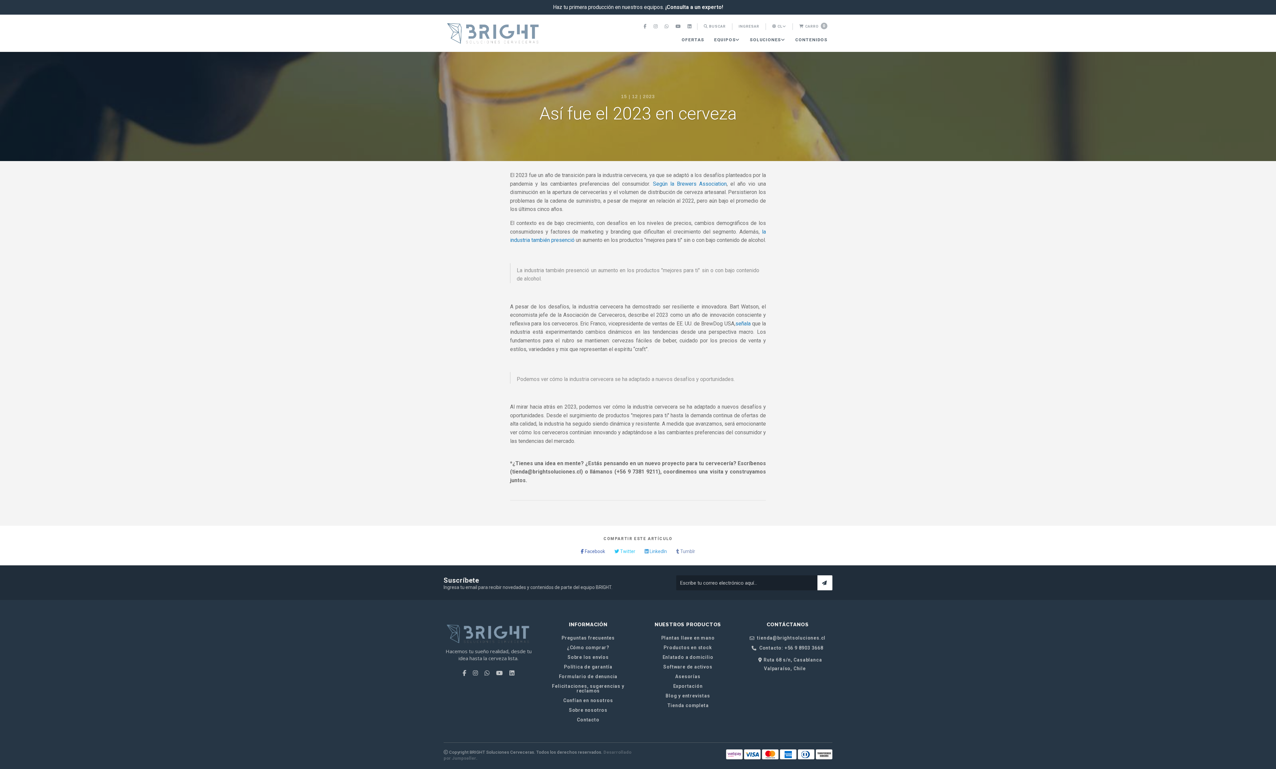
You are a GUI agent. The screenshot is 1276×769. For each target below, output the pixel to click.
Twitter (627, 551)
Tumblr (687, 551)
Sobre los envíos (588, 657)
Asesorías (687, 676)
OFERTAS (693, 39)
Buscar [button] (717, 26)
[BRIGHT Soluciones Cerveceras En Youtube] (679, 26)
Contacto (588, 719)
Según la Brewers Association (690, 184)
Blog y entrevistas (688, 695)
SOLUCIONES (765, 39)
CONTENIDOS (811, 39)
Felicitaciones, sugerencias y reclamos (588, 688)
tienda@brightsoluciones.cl (791, 638)
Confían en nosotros (588, 700)
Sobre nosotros (588, 710)
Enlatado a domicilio (688, 657)
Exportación (688, 686)
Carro (814, 26)
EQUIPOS (725, 39)
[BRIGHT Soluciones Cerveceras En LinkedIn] (690, 26)
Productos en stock (688, 647)
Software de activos (687, 667)
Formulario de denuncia (588, 676)
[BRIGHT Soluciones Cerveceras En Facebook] (646, 26)
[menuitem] (646, 26)
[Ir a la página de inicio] (493, 34)
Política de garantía (588, 667)
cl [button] (779, 26)
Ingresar (749, 26)
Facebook (594, 551)
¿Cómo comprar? (588, 647)
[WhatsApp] (667, 26)
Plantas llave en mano (688, 638)
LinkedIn (658, 551)
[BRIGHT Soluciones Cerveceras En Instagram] (656, 26)
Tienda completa (688, 705)
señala (743, 323)
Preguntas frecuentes (588, 638)
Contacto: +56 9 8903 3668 (790, 648)
